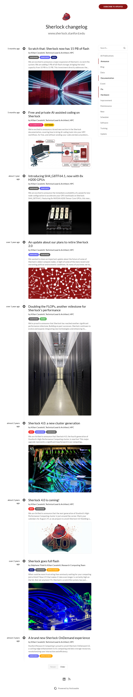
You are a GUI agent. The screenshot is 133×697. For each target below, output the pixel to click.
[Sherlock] (66, 17)
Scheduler (104, 117)
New (102, 111)
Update (103, 134)
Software (104, 123)
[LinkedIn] (65, 679)
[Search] (124, 48)
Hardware (105, 95)
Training (103, 128)
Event (102, 83)
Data (102, 72)
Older (62, 667)
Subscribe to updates (113, 7)
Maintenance (106, 106)
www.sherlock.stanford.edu (66, 33)
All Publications (107, 56)
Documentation (107, 78)
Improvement (106, 100)
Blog (102, 67)
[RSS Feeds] (69, 679)
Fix (102, 89)
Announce (105, 61)
